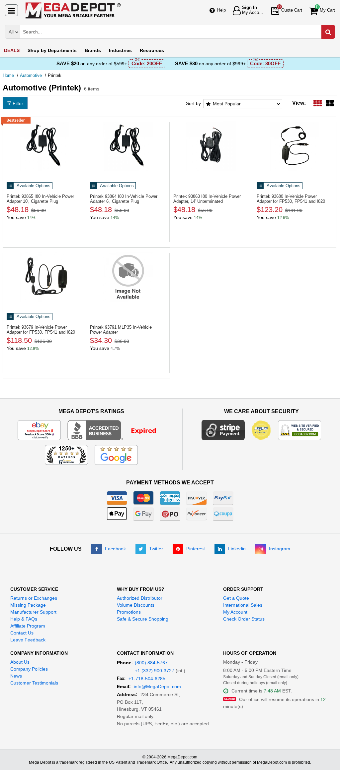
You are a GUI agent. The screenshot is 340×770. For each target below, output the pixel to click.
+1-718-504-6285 (146, 678)
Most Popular (227, 103)
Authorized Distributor (139, 598)
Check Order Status (244, 619)
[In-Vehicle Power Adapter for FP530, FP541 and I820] (294, 146)
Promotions (129, 612)
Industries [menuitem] (120, 50)
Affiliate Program (27, 626)
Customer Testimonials (34, 683)
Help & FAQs (23, 619)
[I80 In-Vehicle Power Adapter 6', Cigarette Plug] (128, 146)
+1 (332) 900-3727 (154, 670)
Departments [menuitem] (52, 50)
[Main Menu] (11, 10)
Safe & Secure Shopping (142, 619)
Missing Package (28, 605)
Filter (18, 103)
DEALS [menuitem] (12, 50)
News (16, 676)
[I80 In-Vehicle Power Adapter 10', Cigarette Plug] (44, 146)
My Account (235, 612)
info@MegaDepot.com (157, 686)
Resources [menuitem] (152, 50)
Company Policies (29, 669)
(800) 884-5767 (151, 662)
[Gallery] (330, 102)
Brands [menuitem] (93, 50)
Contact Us (22, 632)
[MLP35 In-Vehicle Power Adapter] (128, 277)
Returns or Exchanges (33, 598)
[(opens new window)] (116, 429)
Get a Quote (236, 598)
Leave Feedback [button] (27, 639)
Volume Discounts (135, 605)
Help (221, 10)
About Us (20, 662)
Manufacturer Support (33, 612)
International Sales (242, 605)
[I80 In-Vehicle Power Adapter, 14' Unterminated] (211, 146)
